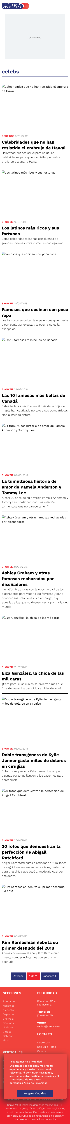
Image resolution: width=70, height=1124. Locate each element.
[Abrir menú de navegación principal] (65, 6)
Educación (9, 1001)
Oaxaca (42, 1051)
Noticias (8, 1027)
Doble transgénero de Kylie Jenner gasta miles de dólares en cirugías (34, 760)
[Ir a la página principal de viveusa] (30, 6)
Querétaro (43, 1042)
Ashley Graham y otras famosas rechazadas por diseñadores (28, 578)
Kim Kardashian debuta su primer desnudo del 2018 (30, 945)
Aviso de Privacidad (19, 1098)
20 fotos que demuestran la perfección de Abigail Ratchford (31, 852)
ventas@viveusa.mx (48, 1026)
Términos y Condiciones (48, 1098)
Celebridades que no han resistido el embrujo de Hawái (34, 145)
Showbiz (7, 221)
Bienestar (9, 1010)
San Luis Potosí (47, 1046)
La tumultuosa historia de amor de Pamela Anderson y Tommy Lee (31, 487)
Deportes (9, 1014)
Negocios (9, 1005)
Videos (7, 1031)
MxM (6, 1040)
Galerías (8, 1036)
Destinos (8, 136)
